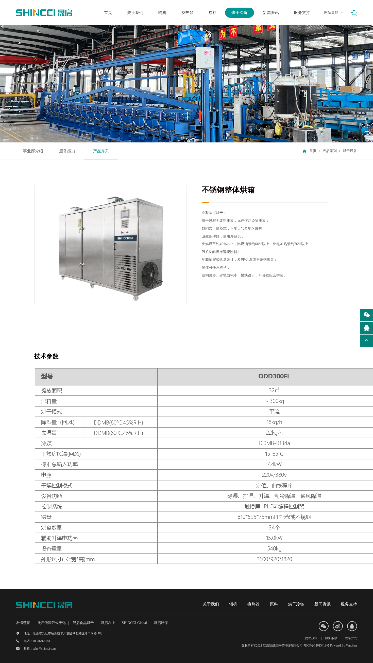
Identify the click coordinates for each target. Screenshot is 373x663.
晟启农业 (108, 623)
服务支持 (349, 604)
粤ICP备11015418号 (316, 645)
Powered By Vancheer (343, 645)
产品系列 (101, 151)
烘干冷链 (296, 604)
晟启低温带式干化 (51, 623)
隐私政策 (311, 638)
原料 (274, 604)
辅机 (233, 604)
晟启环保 (161, 623)
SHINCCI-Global (134, 623)
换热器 (253, 604)
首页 (312, 151)
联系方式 (351, 638)
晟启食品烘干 (83, 623)
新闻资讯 (322, 604)
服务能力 (67, 151)
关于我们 (211, 604)
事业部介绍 (33, 151)
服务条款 (331, 638)
